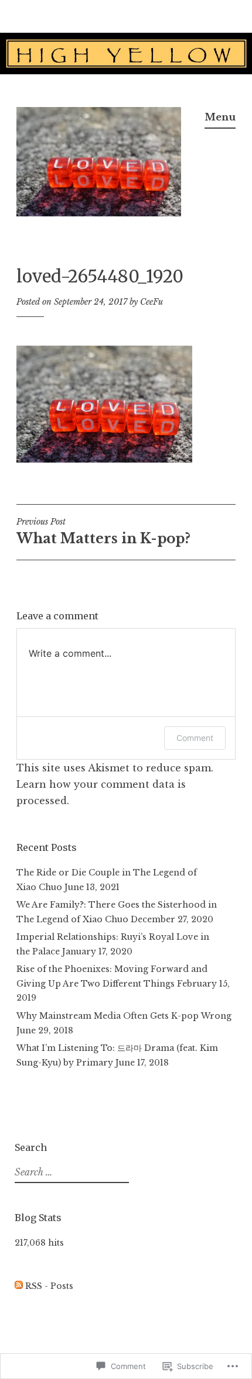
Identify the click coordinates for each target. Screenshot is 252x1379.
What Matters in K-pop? (103, 531)
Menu (220, 117)
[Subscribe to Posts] (19, 1286)
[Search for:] (70, 1172)
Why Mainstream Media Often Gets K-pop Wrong (123, 1016)
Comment (194, 738)
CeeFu (151, 302)
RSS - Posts (49, 1286)
